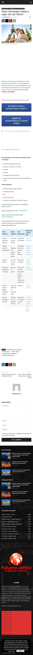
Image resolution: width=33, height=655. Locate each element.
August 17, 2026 (7, 631)
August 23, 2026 (7, 616)
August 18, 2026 (7, 628)
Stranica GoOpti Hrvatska (28, 262)
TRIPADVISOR (23, 210)
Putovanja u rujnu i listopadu (18, 8)
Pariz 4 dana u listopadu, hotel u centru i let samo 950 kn (24, 376)
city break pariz (6, 351)
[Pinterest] (10, 20)
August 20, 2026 (7, 624)
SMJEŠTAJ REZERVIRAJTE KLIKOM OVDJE (16, 121)
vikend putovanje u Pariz (8, 355)
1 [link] (27, 310)
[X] (6, 20)
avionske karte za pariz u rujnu (14, 349)
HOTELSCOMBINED (7, 217)
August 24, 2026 (7, 614)
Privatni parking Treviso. (28, 248)
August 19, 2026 (7, 626)
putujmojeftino (6, 17)
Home (3, 6)
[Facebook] (3, 20)
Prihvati (20, 651)
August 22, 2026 (7, 619)
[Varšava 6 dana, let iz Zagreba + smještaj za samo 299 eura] (6, 464)
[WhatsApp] (14, 20)
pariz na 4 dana (15, 351)
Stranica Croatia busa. (28, 304)
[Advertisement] (16, 63)
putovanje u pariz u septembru (9, 353)
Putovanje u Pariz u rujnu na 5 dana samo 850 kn (9, 375)
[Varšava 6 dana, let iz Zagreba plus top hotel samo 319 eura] (6, 472)
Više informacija (11, 651)
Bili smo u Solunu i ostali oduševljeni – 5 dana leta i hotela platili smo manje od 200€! (21, 455)
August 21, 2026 (7, 621)
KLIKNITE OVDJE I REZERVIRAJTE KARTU (16, 107)
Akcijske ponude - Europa (11, 6)
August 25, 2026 (7, 612)
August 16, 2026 (7, 633)
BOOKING (8, 206)
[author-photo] (16, 391)
